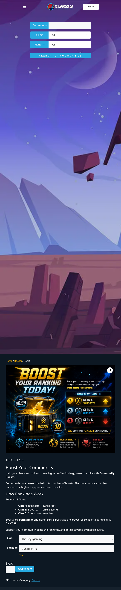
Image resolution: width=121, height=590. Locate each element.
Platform (40, 44)
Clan (10, 538)
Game (39, 35)
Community (40, 25)
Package (12, 547)
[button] (28, 7)
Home (9, 360)
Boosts (18, 360)
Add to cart (25, 569)
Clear (21, 555)
